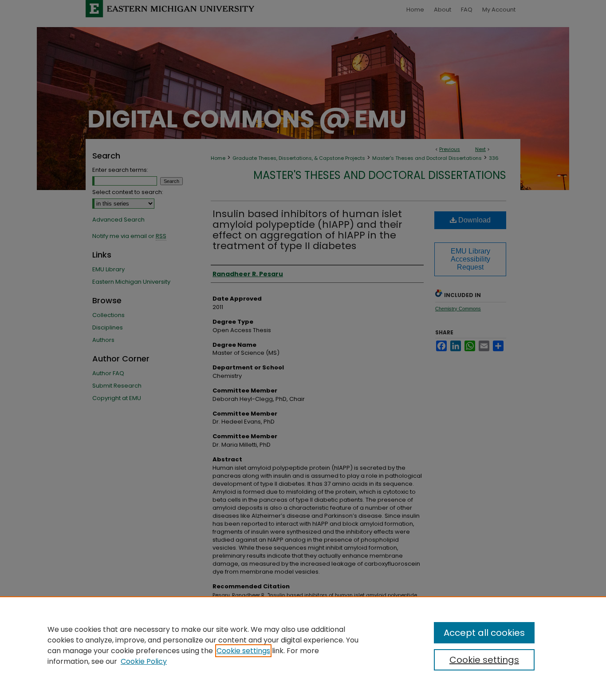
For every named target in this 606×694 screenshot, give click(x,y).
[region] (303, 645)
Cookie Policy (144, 661)
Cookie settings (243, 651)
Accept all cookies (484, 633)
